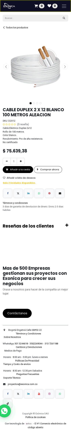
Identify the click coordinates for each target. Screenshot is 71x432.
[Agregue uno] (21, 161)
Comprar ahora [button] (49, 169)
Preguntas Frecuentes (28, 374)
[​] (7, 393)
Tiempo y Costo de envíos (17, 364)
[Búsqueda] (64, 18)
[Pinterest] (49, 193)
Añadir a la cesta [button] (19, 169)
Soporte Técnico (12, 377)
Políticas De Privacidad (27, 360)
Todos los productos (17, 27)
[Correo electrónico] (60, 193)
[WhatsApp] (39, 193)
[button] (6, 66)
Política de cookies (35, 417)
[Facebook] (7, 193)
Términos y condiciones (15, 203)
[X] (18, 193)
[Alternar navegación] (64, 5)
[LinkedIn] (28, 193)
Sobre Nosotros (12, 337)
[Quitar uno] (7, 161)
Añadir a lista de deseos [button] (21, 178)
